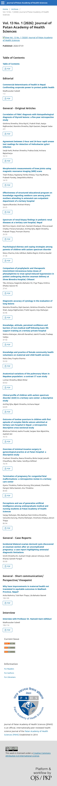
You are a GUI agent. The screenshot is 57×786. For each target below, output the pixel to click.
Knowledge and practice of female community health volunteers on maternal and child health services (28, 353)
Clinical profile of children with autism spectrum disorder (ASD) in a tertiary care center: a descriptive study (28, 398)
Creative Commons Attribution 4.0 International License (28, 754)
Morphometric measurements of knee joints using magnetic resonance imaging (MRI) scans (27, 169)
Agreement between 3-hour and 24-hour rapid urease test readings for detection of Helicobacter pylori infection (28, 144)
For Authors (9, 673)
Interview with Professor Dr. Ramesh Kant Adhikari (27, 619)
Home (5, 9)
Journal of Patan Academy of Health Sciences (27, 3)
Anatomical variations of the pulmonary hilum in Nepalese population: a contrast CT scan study (26, 375)
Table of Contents (11, 63)
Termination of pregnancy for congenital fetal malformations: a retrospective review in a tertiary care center (27, 479)
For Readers (9, 669)
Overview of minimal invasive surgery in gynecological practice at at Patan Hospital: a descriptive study (24, 452)
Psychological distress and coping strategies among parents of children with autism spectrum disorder (27, 248)
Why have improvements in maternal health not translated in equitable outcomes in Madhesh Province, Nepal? (26, 589)
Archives (14, 9)
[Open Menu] (3, 3)
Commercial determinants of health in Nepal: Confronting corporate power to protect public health (28, 86)
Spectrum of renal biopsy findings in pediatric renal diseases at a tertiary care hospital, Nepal (27, 221)
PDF (8, 68)
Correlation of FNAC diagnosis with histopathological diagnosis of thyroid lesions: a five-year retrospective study (28, 117)
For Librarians (9, 677)
